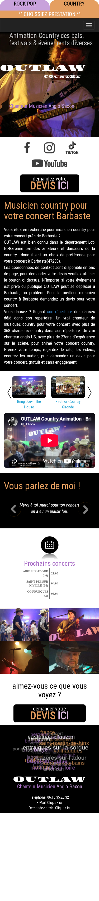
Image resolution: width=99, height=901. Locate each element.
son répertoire (59, 311)
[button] (17, 510)
